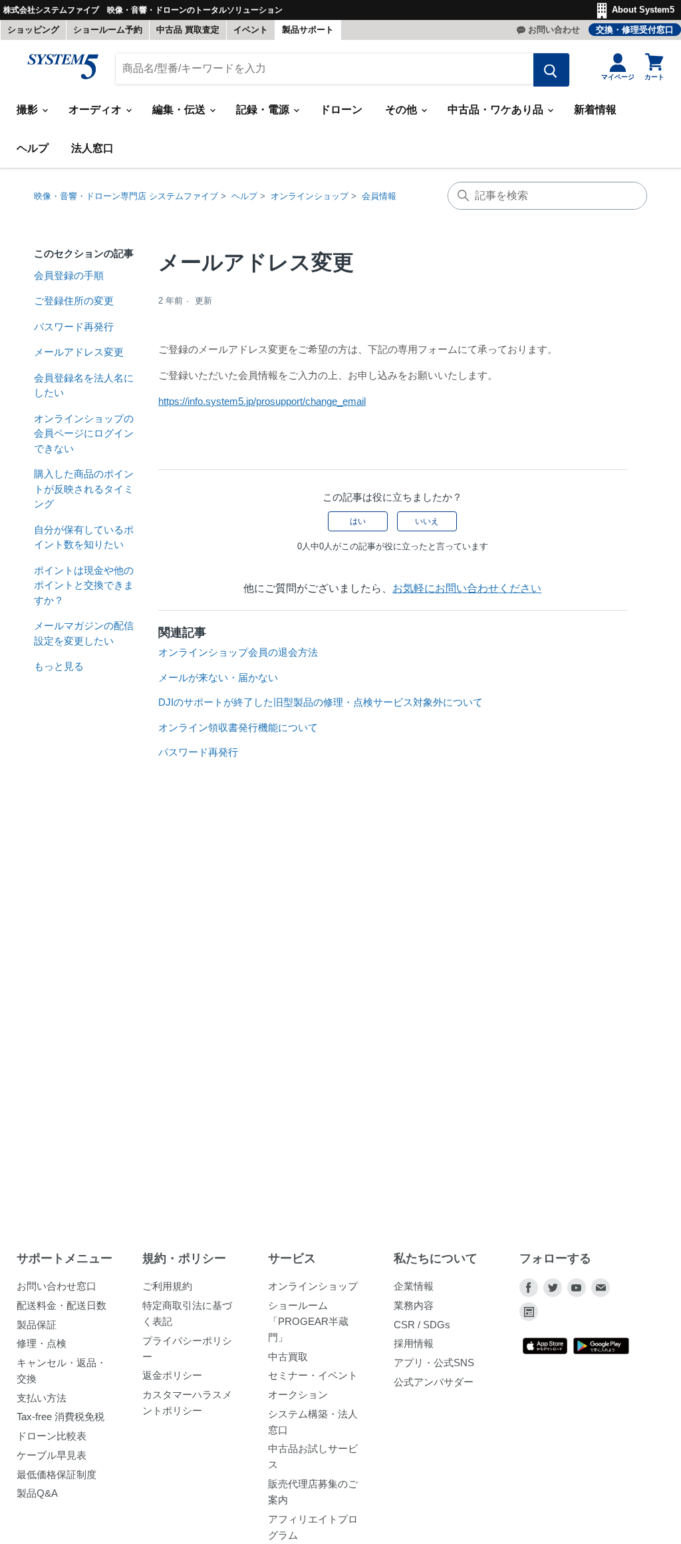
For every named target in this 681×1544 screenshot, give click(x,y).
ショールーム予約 (107, 30)
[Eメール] (600, 1287)
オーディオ (96, 109)
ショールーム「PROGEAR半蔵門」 (308, 1321)
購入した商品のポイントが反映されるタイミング (84, 488)
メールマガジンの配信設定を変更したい (84, 633)
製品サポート (308, 30)
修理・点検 (42, 1343)
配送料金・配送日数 (61, 1305)
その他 (402, 109)
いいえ (427, 521)
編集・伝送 (180, 109)
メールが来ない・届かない (218, 677)
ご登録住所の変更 (74, 300)
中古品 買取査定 (187, 30)
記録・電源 (264, 109)
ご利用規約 (167, 1286)
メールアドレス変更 (79, 352)
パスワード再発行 (74, 326)
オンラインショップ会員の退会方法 (238, 652)
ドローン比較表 (51, 1435)
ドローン (341, 109)
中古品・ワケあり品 (497, 109)
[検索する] (551, 70)
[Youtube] (576, 1287)
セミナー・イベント (313, 1375)
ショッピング (33, 30)
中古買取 (288, 1356)
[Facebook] (528, 1287)
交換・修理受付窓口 (635, 30)
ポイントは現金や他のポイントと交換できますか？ (84, 585)
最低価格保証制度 (56, 1474)
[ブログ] (528, 1311)
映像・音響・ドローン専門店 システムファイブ (126, 196)
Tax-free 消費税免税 (60, 1416)
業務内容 (414, 1305)
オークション (298, 1394)
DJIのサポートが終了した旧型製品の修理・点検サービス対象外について (320, 702)
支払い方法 (42, 1398)
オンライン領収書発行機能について (238, 727)
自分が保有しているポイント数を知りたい (84, 537)
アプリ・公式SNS (434, 1362)
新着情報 (595, 109)
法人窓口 (92, 148)
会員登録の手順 (69, 275)
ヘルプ (33, 148)
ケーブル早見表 (51, 1455)
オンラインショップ (309, 196)
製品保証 (37, 1324)
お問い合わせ (554, 30)
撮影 (29, 109)
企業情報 (414, 1286)
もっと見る (59, 666)
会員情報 (379, 196)
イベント (250, 30)
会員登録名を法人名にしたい (84, 385)
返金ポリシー (172, 1375)
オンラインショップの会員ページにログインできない (84, 433)
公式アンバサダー (434, 1382)
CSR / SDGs (422, 1324)
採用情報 (414, 1343)
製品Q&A (37, 1493)
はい (358, 521)
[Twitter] (552, 1287)
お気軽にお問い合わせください (466, 588)
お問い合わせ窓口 (56, 1286)
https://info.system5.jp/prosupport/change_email (262, 401)
